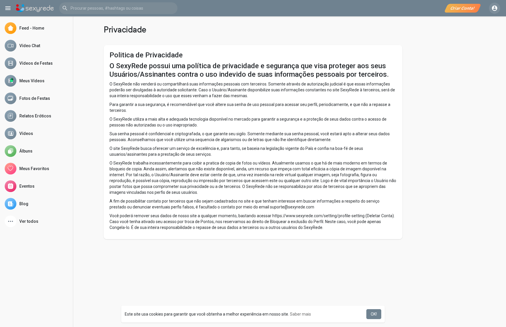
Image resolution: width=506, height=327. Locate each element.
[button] (118, 8)
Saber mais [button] (300, 314)
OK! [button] (374, 314)
